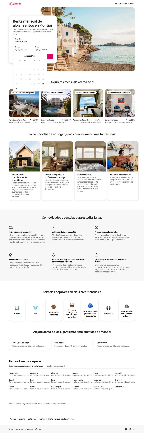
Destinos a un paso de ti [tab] (56, 366)
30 (43, 84)
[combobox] (33, 41)
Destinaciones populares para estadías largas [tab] (26, 366)
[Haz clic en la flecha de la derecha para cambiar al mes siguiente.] (43, 56)
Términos (38, 429)
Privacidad (29, 429)
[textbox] (23, 49)
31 (16, 88)
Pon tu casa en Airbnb (124, 3)
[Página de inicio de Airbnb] (15, 3)
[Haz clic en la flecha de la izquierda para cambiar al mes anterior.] (17, 56)
